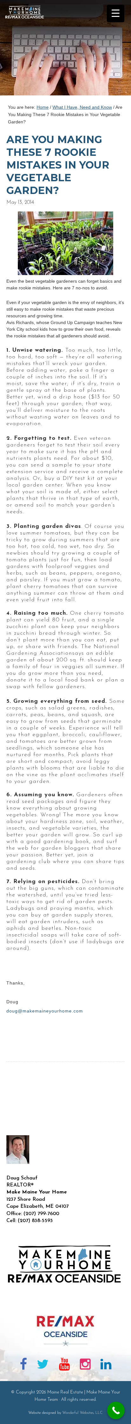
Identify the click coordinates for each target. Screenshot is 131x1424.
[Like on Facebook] (23, 1365)
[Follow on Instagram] (85, 1365)
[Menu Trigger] (115, 13)
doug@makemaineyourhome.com (44, 1010)
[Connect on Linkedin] (105, 1365)
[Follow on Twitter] (43, 1365)
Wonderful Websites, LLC (82, 1413)
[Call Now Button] (116, 1410)
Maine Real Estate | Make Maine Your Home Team (28, 49)
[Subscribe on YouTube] (64, 1365)
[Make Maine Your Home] (65, 1304)
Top (123, 1415)
